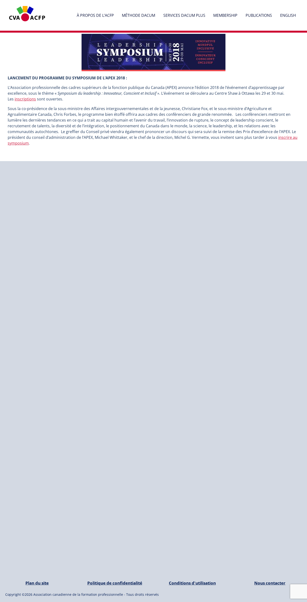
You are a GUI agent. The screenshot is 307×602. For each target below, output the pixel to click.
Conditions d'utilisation (192, 583)
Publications (259, 15)
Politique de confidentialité (114, 583)
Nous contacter (269, 583)
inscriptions (25, 99)
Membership (225, 15)
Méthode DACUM (138, 15)
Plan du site (37, 583)
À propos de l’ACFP (95, 15)
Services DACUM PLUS (184, 15)
